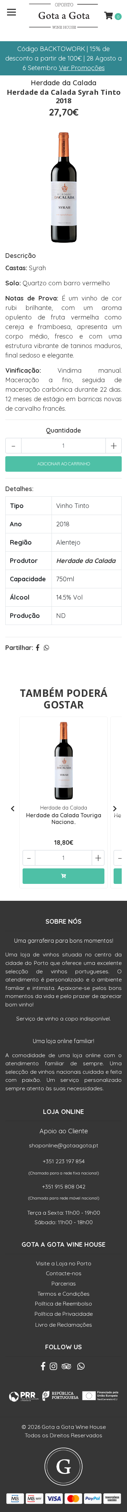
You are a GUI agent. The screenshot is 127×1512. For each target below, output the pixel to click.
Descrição (20, 256)
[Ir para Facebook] (43, 1368)
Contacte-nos (63, 1273)
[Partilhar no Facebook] (37, 648)
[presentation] (12, 809)
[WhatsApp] (81, 1368)
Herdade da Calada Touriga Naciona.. (63, 818)
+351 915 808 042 (63, 1186)
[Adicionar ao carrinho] (63, 876)
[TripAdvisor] (66, 1368)
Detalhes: (19, 489)
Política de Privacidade (64, 1313)
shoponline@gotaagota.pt (63, 1145)
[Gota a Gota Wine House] (63, 16)
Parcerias (64, 1283)
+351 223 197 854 (64, 1161)
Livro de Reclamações (63, 1324)
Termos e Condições (63, 1293)
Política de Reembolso (63, 1303)
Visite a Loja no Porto (63, 1263)
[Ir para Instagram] (53, 1368)
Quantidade (63, 430)
